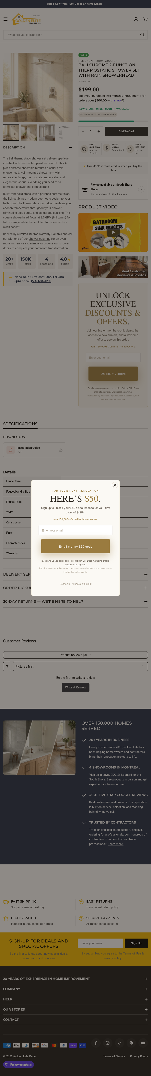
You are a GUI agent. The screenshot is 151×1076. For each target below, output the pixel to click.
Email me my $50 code (75, 546)
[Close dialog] (115, 485)
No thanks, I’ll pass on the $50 (76, 583)
